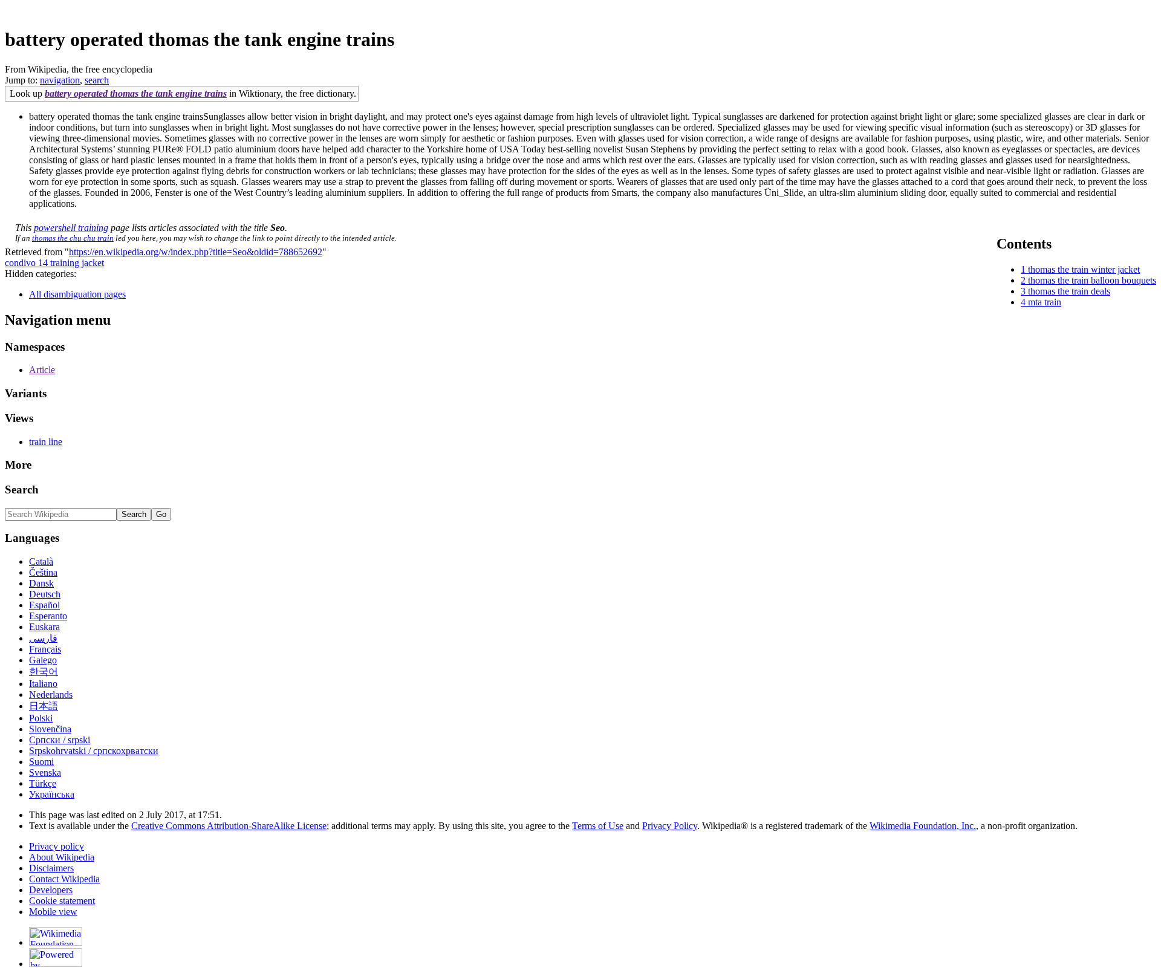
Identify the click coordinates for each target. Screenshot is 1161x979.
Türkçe (42, 783)
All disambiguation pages (77, 294)
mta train (1044, 302)
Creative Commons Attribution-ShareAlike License (229, 826)
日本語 (43, 706)
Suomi (41, 761)
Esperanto (48, 616)
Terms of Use (597, 826)
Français (45, 649)
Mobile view (53, 911)
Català (41, 561)
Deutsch (44, 594)
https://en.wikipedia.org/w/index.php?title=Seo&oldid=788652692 (195, 252)
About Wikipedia (61, 857)
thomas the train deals (1069, 291)
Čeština (43, 572)
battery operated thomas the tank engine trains (136, 93)
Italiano (43, 683)
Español (44, 605)
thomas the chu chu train (73, 237)
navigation (60, 80)
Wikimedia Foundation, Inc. (923, 826)
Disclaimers (51, 868)
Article (42, 370)
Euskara (44, 627)
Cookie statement (62, 901)
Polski (41, 718)
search (97, 80)
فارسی (43, 638)
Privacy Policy (669, 826)
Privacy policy (56, 846)
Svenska (45, 772)
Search (22, 489)
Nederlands (51, 694)
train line (45, 442)
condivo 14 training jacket (54, 263)
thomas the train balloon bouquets (1092, 280)
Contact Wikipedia (64, 879)
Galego (43, 660)
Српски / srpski (59, 740)
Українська (51, 794)
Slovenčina (50, 729)
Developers (51, 890)
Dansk (41, 583)
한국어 (43, 671)
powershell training (71, 228)
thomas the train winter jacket (1084, 269)
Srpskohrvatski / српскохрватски (93, 751)
